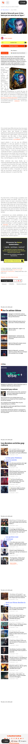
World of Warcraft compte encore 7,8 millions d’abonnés (17, 343)
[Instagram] (12, 738)
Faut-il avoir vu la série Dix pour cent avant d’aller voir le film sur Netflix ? (18, 522)
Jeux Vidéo (14, 9)
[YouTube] (5, 738)
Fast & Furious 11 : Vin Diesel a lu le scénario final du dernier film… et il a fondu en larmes (18, 659)
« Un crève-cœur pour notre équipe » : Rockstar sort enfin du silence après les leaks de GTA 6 (18, 543)
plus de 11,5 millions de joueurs (9, 97)
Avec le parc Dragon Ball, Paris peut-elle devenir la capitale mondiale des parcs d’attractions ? (17, 617)
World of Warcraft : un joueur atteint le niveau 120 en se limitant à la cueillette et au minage (17, 352)
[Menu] (8, 3)
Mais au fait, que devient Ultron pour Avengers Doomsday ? (17, 608)
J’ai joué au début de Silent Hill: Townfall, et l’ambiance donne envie (17, 489)
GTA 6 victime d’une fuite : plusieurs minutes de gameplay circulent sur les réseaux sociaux (16, 393)
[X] (9, 738)
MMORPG (11, 284)
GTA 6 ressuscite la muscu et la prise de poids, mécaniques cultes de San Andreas (17, 473)
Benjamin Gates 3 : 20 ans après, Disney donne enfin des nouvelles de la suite (18, 667)
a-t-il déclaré (16, 139)
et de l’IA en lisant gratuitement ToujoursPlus (11, 270)
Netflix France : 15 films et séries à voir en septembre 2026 (17, 624)
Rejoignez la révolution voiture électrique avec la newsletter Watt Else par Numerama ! (17, 315)
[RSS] (18, 738)
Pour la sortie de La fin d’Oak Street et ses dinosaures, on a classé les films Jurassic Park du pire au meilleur (13, 399)
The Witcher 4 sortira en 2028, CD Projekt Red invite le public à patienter (17, 650)
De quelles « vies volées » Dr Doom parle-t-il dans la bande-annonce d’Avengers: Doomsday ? (17, 675)
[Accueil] (3, 3)
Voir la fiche (13, 563)
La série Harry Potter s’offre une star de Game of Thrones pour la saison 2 (17, 642)
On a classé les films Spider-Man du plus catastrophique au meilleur (12, 403)
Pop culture (6, 9)
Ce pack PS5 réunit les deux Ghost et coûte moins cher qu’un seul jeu (18, 634)
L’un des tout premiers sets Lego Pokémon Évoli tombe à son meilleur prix (17, 464)
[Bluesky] (21, 738)
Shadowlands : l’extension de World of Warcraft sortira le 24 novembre (16, 337)
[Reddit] (16, 738)
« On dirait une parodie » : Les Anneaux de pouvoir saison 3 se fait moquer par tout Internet (17, 596)
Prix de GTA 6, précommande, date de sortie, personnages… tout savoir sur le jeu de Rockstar (18, 451)
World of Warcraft (21, 284)
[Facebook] (14, 738)
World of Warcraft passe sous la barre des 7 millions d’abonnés (16, 322)
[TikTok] (7, 738)
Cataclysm (17, 101)
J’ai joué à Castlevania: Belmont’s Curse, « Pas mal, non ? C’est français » (16, 481)
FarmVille (5, 224)
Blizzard (4, 284)
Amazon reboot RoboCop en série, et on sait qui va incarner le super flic (18, 552)
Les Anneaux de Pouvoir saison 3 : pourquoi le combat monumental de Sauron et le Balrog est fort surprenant (13, 411)
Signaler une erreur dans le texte (9, 277)
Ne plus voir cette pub (6, 307)
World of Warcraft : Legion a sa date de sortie (16, 329)
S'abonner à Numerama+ (12, 261)
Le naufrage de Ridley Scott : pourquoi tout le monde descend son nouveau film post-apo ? (18, 531)
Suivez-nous (5, 53)
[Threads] (23, 738)
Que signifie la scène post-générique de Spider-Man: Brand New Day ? (13, 406)
